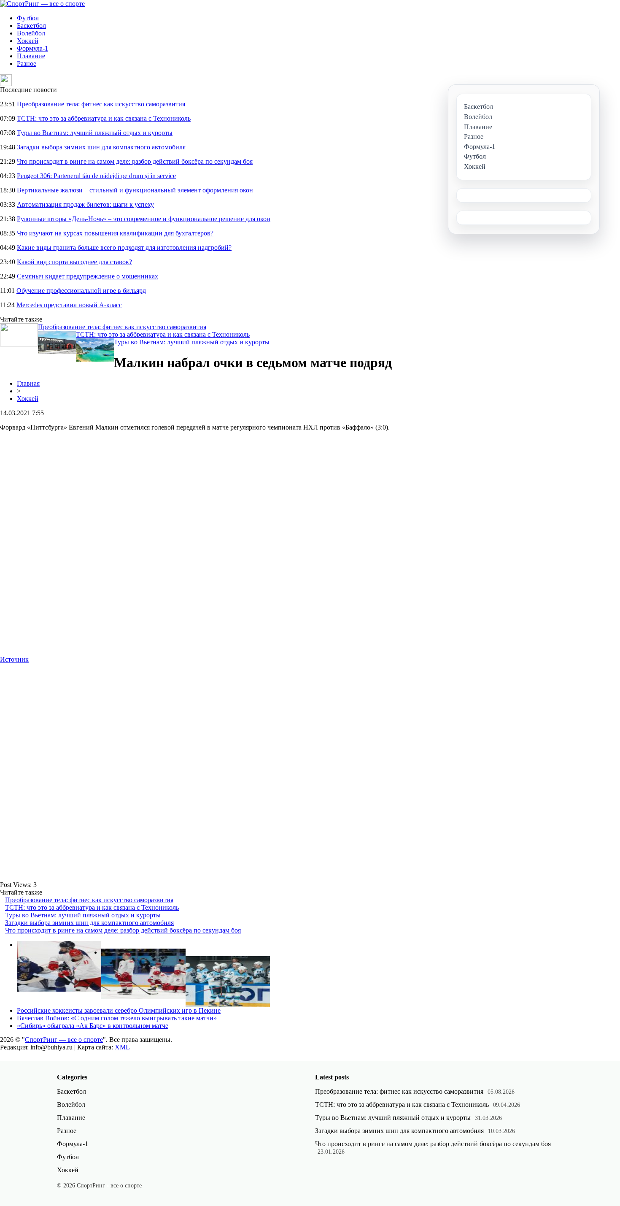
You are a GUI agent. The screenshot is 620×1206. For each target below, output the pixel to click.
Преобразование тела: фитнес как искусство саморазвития (101, 104)
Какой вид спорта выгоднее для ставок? (74, 261)
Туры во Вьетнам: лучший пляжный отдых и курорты (95, 132)
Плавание (31, 55)
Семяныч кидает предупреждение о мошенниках (87, 276)
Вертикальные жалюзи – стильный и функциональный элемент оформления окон (135, 190)
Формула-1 (32, 48)
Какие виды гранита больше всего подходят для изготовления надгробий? (124, 247)
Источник (14, 659)
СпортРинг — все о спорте (64, 1039)
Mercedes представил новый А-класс (69, 304)
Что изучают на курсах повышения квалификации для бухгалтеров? (115, 233)
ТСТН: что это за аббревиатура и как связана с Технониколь (104, 118)
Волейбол (31, 33)
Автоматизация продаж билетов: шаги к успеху (85, 204)
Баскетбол (31, 25)
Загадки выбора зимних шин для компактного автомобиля (101, 147)
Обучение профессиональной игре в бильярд (81, 290)
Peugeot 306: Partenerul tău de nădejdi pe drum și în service (96, 175)
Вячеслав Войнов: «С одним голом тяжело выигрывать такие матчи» (117, 1018)
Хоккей (27, 40)
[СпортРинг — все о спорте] (42, 3)
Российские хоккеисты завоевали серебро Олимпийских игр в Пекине (119, 1010)
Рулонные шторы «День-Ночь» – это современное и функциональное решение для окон (143, 218)
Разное (26, 63)
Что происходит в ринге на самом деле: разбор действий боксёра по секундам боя (135, 161)
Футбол (28, 18)
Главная (28, 383)
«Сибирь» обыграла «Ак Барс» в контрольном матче (92, 1025)
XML (122, 1047)
